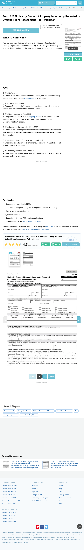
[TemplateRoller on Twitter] (46, 527)
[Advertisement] (32, 67)
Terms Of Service (65, 498)
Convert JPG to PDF (9, 504)
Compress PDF (37, 495)
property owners (35, 117)
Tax (76, 411)
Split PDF (35, 485)
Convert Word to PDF (9, 485)
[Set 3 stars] (13, 244)
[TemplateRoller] (7, 3)
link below (49, 227)
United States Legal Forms (29, 415)
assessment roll (30, 98)
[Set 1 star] (6, 244)
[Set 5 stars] (20, 244)
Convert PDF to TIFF (9, 521)
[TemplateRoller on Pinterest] (37, 527)
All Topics (62, 504)
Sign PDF (35, 492)
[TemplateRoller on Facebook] (42, 527)
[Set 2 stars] (9, 244)
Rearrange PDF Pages (40, 498)
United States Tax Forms (64, 411)
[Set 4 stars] (16, 244)
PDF (68, 59)
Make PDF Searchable (40, 501)
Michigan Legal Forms (10, 415)
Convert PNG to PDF (9, 492)
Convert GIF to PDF (9, 495)
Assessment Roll (9, 411)
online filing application (32, 221)
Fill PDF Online (21, 30)
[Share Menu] (79, 526)
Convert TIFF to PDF (9, 498)
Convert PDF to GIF (9, 518)
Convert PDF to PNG (9, 515)
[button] (78, 320)
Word (77, 59)
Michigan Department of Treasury (36, 229)
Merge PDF (36, 488)
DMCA (61, 492)
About (61, 485)
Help (60, 488)
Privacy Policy (64, 495)
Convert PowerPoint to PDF (11, 501)
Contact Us (63, 501)
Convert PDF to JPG (9, 512)
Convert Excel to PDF (9, 488)
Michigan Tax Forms (24, 411)
